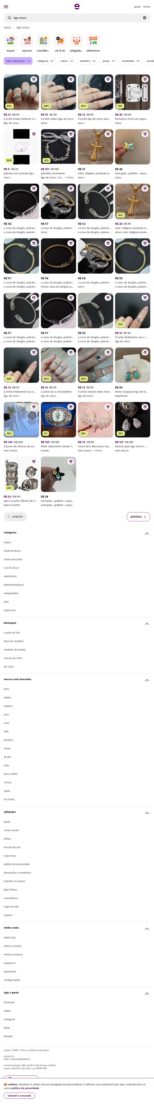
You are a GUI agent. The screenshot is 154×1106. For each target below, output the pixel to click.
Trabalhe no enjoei (14, 881)
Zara (6, 714)
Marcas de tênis (13, 658)
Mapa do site (11, 906)
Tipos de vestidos (14, 641)
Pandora (8, 740)
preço (106, 61)
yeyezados (10, 971)
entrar (146, 6)
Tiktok (7, 1028)
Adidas (7, 697)
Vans (6, 723)
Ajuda (7, 822)
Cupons (8, 915)
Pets (6, 602)
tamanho (85, 61)
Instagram (9, 1019)
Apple (7, 791)
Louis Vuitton (11, 774)
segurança (10, 855)
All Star (7, 757)
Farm (6, 689)
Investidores (11, 898)
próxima (137, 516)
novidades (128, 61)
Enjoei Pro (10, 610)
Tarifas (7, 839)
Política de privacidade (17, 864)
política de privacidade (25, 1088)
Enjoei (7, 542)
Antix (6, 765)
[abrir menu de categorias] (6, 6)
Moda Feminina (12, 551)
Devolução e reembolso (17, 872)
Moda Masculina (13, 559)
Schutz (7, 782)
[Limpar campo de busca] (144, 18)
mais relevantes (15, 61)
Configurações (12, 980)
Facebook (9, 1002)
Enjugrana (9, 963)
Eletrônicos (10, 576)
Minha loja (9, 937)
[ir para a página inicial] (77, 8)
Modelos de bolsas (15, 649)
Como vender (11, 830)
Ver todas (9, 799)
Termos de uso (12, 847)
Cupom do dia (12, 632)
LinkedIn (8, 1036)
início (7, 27)
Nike (6, 731)
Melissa (8, 706)
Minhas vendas (12, 946)
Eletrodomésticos (14, 585)
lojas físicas (10, 889)
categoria (42, 61)
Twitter (7, 1011)
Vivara (7, 748)
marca (64, 61)
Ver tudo (9, 666)
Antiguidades (11, 593)
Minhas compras (13, 954)
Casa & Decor (11, 568)
